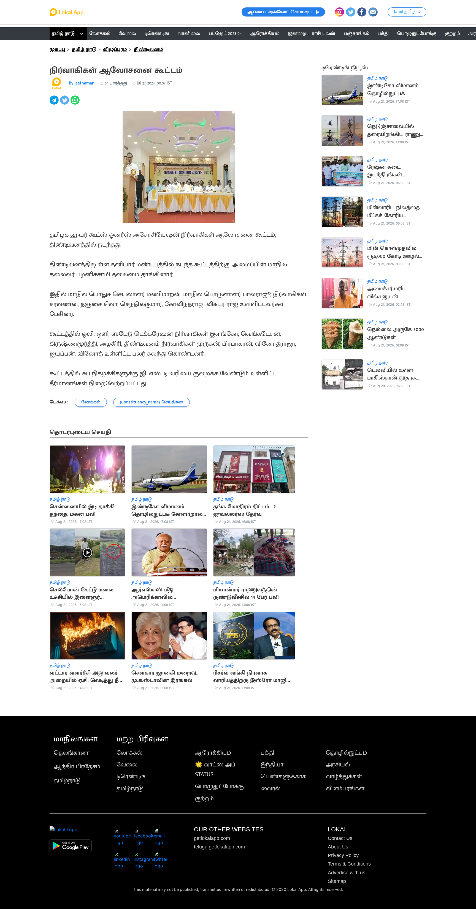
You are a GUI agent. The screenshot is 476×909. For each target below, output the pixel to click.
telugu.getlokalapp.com (219, 847)
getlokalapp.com (212, 838)
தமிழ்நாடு (67, 780)
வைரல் (270, 788)
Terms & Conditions (349, 864)
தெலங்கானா (72, 753)
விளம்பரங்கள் (345, 788)
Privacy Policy (343, 855)
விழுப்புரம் (115, 49)
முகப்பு (57, 49)
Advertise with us (346, 872)
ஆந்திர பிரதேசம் (77, 766)
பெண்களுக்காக (283, 776)
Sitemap (337, 881)
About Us (338, 847)
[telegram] (55, 103)
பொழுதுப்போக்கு (219, 786)
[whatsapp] (76, 103)
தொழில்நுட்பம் (346, 753)
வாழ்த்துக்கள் (344, 776)
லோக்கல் (129, 753)
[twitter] (65, 103)
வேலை (127, 764)
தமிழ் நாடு (63, 33)
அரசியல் (338, 764)
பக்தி (267, 753)
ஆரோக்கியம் (213, 753)
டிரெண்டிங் (132, 776)
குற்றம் (204, 798)
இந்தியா (272, 764)
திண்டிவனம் (148, 49)
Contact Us (340, 838)
